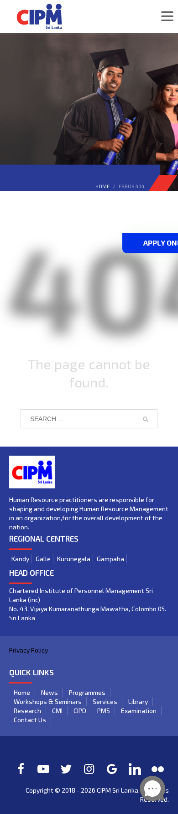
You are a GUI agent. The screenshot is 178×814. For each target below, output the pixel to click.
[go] (145, 419)
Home (102, 186)
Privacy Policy (28, 650)
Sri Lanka (125, 790)
